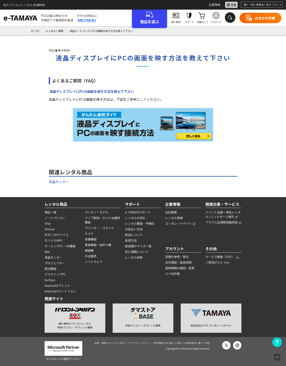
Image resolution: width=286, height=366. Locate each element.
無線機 (89, 250)
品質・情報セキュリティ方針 (109, 342)
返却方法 (131, 240)
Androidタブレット (57, 285)
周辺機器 (50, 269)
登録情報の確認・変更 (180, 268)
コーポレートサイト (178, 223)
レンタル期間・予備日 (139, 223)
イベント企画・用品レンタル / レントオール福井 (223, 214)
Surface (50, 280)
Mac (47, 252)
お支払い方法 (134, 229)
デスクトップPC (55, 274)
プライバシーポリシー (139, 342)
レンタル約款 (134, 257)
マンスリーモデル (96, 212)
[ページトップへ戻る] (277, 357)
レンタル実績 (174, 218)
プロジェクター (55, 263)
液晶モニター (59, 181)
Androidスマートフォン (60, 291)
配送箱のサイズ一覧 (138, 246)
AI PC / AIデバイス (56, 235)
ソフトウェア (93, 262)
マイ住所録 (172, 274)
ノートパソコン (55, 218)
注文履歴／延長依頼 (178, 262)
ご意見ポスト (217, 262)
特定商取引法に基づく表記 (167, 342)
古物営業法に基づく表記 (197, 342)
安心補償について (136, 252)
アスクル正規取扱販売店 (221, 222)
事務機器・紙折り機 (98, 245)
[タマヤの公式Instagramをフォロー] (237, 345)
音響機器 (91, 239)
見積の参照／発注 (177, 257)
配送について (134, 235)
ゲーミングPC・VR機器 (60, 246)
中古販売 (91, 256)
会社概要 (171, 212)
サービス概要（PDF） (220, 257)
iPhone (50, 229)
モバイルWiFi (53, 240)
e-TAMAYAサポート (138, 212)
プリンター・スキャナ (99, 228)
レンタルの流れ (135, 218)
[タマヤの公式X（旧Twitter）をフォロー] (226, 345)
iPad (47, 223)
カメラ (89, 233)
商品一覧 (50, 212)
